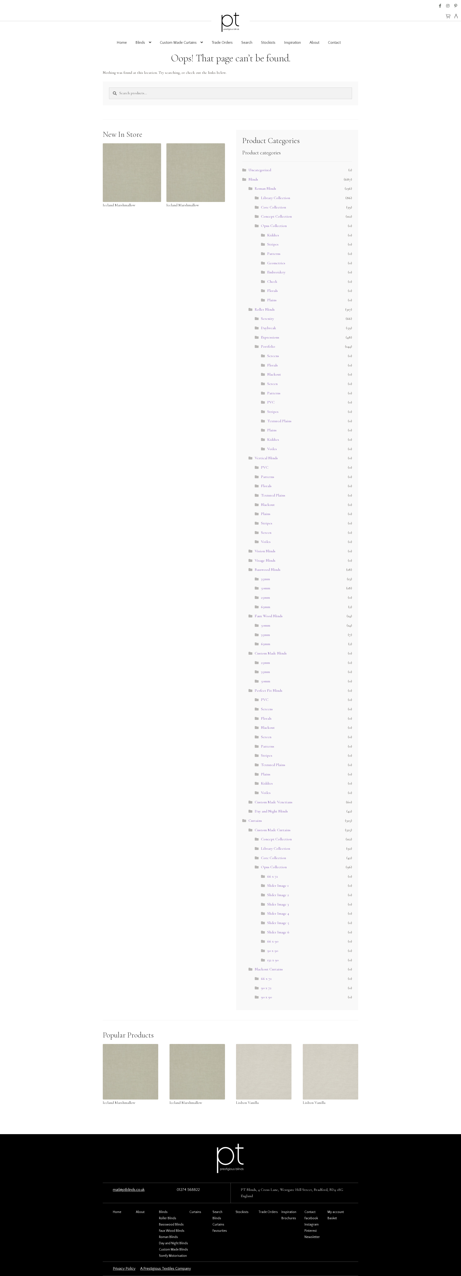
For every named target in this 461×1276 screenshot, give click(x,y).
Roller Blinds (265, 309)
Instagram (447, 6)
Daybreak (268, 328)
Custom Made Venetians (273, 802)
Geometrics (276, 263)
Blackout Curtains (269, 969)
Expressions (270, 337)
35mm (265, 579)
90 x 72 (266, 988)
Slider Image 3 (278, 904)
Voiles (272, 448)
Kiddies (273, 235)
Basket (332, 1218)
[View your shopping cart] (448, 14)
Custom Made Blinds (271, 653)
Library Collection (275, 197)
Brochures (288, 1218)
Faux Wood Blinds (269, 616)
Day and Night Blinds (271, 811)
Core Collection (273, 207)
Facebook (440, 6)
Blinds (140, 42)
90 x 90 (272, 950)
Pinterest (455, 6)
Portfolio (268, 346)
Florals (272, 290)
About (314, 42)
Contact (334, 42)
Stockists (268, 42)
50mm (265, 588)
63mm (265, 606)
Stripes (273, 244)
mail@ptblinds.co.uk (129, 1190)
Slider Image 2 (278, 895)
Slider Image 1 (278, 885)
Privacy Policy (124, 1268)
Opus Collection (274, 225)
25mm (265, 597)
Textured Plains (279, 421)
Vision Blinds (265, 551)
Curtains (255, 820)
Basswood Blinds (267, 569)
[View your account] (457, 16)
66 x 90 (272, 941)
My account (336, 1212)
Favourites (219, 1231)
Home (122, 42)
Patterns (273, 253)
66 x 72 (272, 876)
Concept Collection (276, 216)
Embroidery (276, 272)
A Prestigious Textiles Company (165, 1268)
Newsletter (312, 1237)
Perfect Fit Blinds (268, 690)
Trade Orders (222, 42)
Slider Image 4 (278, 913)
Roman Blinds (265, 188)
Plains (272, 300)
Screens (273, 355)
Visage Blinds (265, 560)
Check (272, 281)
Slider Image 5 (278, 922)
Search (246, 42)
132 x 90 (273, 960)
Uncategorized (260, 170)
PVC (271, 402)
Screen (272, 383)
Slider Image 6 (278, 932)
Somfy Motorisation (173, 1256)
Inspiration (292, 42)
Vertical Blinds (266, 458)
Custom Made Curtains (178, 42)
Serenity (267, 318)
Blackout (274, 374)
